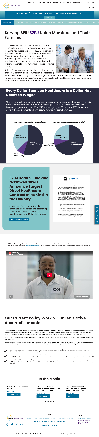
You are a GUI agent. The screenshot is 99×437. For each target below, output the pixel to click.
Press (93, 2)
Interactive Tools (43, 2)
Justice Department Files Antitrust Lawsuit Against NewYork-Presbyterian (47, 389)
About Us (30, 2)
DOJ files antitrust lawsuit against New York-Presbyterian (78, 388)
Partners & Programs (80, 2)
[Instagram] (7, 424)
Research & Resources (61, 2)
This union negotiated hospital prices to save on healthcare (24, 22)
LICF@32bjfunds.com (84, 418)
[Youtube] (21, 424)
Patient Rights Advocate (33, 246)
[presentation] (45, 402)
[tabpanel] (20, 392)
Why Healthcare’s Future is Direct (62, 22)
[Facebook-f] (12, 424)
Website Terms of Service (50, 425)
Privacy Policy (61, 422)
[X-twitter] (16, 424)
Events (91, 7)
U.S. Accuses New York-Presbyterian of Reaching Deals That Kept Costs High (19, 389)
